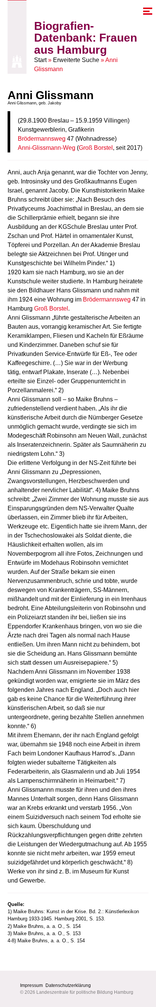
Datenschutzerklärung (68, 985)
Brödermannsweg (42, 138)
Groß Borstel (96, 148)
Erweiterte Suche (76, 60)
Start (40, 60)
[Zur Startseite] (17, 61)
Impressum (31, 985)
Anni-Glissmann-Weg (46, 148)
